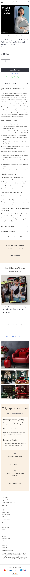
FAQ (3, 510)
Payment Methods (6, 514)
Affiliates (4, 536)
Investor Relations (6, 538)
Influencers (4, 534)
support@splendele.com (7, 500)
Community (4, 547)
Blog (3, 522)
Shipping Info (5, 507)
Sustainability (5, 543)
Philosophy (4, 545)
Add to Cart (15, 70)
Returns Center (5, 512)
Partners (4, 541)
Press (3, 531)
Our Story (4, 525)
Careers (3, 529)
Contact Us (4, 505)
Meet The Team (5, 527)
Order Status (5, 516)
